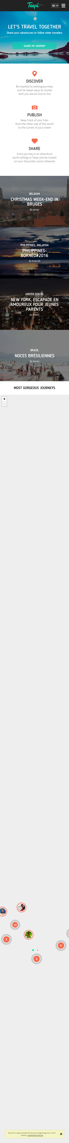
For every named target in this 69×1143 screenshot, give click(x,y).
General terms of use (35, 1135)
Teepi (34, 6)
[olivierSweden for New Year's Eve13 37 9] (21, 907)
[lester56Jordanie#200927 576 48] (29, 935)
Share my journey (34, 45)
